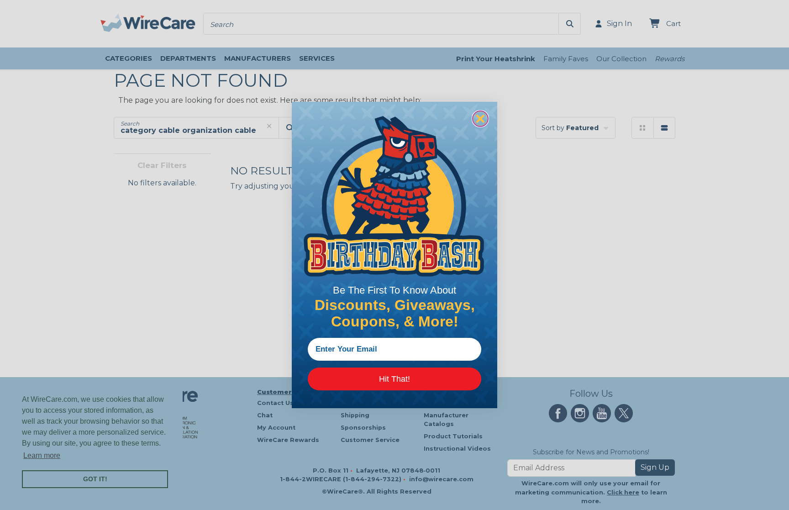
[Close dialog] (480, 118)
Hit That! (394, 379)
